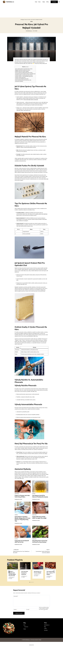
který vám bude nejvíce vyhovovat (31, 99)
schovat (26, 66)
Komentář (16, 596)
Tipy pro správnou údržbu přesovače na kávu (23, 72)
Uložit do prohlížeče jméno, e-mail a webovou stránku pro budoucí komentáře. (44, 608)
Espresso (26, 626)
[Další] (54, 571)
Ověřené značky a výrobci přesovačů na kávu (24, 75)
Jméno (15, 609)
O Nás (47, 1)
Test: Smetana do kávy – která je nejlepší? (50, 573)
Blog (45, 626)
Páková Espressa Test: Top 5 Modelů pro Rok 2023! (21, 551)
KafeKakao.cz (29, 30)
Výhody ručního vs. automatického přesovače (24, 76)
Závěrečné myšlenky (19, 81)
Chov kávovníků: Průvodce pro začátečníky (24, 573)
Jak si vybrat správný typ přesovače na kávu (23, 68)
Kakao (44, 1)
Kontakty (54, 1)
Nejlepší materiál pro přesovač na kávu (22, 70)
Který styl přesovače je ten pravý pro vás (23, 80)
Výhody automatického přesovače (21, 78)
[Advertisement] (31, 10)
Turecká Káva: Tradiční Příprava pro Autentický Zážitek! (43, 551)
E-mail (28, 609)
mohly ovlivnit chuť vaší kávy (41, 214)
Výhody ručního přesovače (20, 77)
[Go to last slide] (9, 571)
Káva (31, 21)
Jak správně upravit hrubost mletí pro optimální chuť (25, 73)
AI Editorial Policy (31, 644)
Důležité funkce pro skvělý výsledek (22, 71)
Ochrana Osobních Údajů (36, 639)
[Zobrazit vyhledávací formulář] (59, 2)
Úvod (36, 1)
